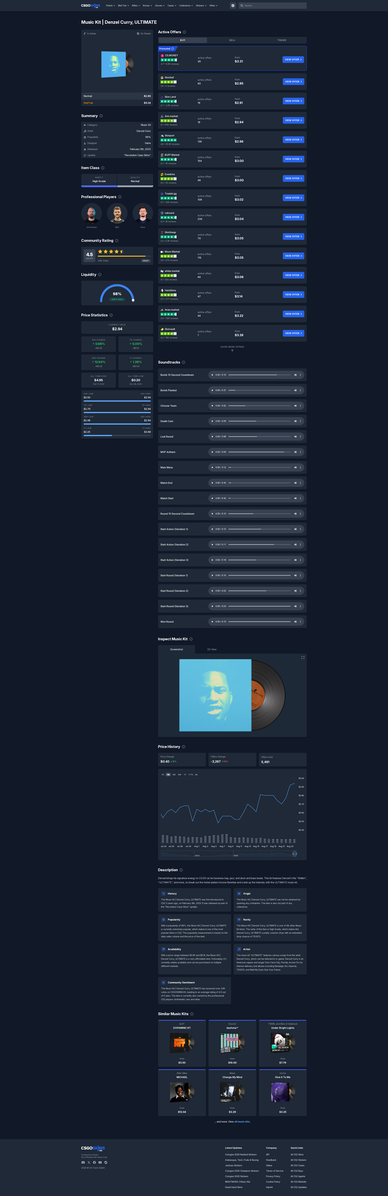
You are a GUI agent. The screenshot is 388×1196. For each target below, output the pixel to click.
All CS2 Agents (298, 1176)
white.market (172, 270)
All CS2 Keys (297, 1171)
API (267, 1154)
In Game (91, 33)
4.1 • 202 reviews (169, 279)
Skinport (169, 135)
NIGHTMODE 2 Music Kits (237, 1181)
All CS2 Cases (297, 1165)
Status (269, 1165)
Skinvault (170, 329)
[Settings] (233, 5)
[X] (90, 1162)
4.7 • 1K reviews (168, 163)
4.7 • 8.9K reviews (170, 64)
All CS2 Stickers (298, 1160)
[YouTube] (101, 1162)
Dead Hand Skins (233, 1187)
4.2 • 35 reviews (168, 182)
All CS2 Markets (298, 1181)
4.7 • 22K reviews (169, 202)
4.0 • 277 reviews (169, 299)
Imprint (269, 1187)
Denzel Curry (144, 130)
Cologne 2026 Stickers (236, 1176)
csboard (169, 212)
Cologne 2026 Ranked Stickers (241, 1154)
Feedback (271, 1160)
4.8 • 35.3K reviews (170, 144)
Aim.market (171, 116)
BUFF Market (172, 154)
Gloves (158, 5)
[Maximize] (303, 657)
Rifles (134, 5)
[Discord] (84, 1162)
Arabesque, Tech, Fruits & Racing (242, 1160)
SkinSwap (170, 232)
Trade (282, 40)
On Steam (145, 33)
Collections (184, 5)
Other (212, 5)
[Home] (93, 5)
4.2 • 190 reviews (169, 337)
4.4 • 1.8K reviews (169, 318)
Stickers (200, 5)
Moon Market (172, 251)
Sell (232, 40)
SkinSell (169, 77)
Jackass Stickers (233, 1165)
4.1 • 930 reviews (169, 124)
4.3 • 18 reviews (168, 221)
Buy (182, 40)
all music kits (242, 1121)
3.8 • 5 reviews (168, 86)
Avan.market (172, 309)
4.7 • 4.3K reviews (170, 105)
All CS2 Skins (297, 1154)
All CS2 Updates (299, 1187)
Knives (146, 5)
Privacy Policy (273, 1176)
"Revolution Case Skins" (137, 155)
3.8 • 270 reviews (169, 260)
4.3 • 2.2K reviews (169, 241)
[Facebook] (95, 1162)
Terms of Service (274, 1171)
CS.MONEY (171, 55)
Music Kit (146, 124)
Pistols (109, 5)
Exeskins (170, 174)
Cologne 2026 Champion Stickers (242, 1171)
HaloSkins (170, 290)
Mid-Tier (122, 5)
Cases (171, 5)
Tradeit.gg (171, 193)
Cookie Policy (273, 1181)
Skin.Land (170, 96)
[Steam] (107, 1162)
